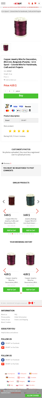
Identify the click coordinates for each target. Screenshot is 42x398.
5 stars (28, 131)
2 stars (14, 131)
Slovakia (31, 385)
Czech (12, 381)
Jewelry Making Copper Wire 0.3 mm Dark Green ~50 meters (30, 221)
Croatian (33, 377)
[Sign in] (32, 3)
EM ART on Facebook (12, 343)
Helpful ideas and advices (9, 333)
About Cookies (6, 322)
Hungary (22, 381)
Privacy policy (5, 317)
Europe (33, 381)
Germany (12, 377)
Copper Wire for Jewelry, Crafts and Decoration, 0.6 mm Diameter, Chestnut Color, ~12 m (11, 221)
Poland (21, 385)
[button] (10, 233)
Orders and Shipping (21, 320)
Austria (22, 377)
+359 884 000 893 (32, 7)
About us (4, 314)
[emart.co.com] (14, 4)
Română (34, 374)
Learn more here (16, 393)
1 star (10, 131)
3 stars (19, 131)
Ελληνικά (23, 374)
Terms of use (5, 320)
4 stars (23, 131)
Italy (11, 385)
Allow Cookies (33, 395)
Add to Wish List (11, 80)
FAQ (15, 314)
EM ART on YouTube (12, 347)
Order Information (20, 317)
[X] (2, 391)
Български (11, 374)
